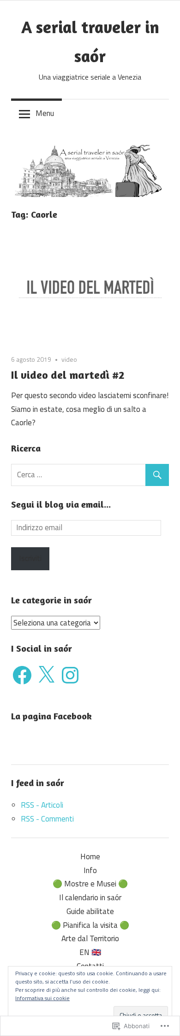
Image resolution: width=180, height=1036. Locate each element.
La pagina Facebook (51, 716)
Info (90, 870)
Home (90, 856)
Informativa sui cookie (42, 998)
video (69, 359)
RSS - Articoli (42, 805)
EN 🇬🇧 (90, 952)
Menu (45, 113)
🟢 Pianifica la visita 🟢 (90, 925)
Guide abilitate (90, 911)
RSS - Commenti (47, 819)
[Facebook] (22, 675)
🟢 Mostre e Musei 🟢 (90, 884)
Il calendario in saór (90, 897)
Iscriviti (30, 558)
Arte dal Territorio (90, 938)
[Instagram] (70, 675)
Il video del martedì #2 (67, 375)
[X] (46, 675)
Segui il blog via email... (61, 504)
